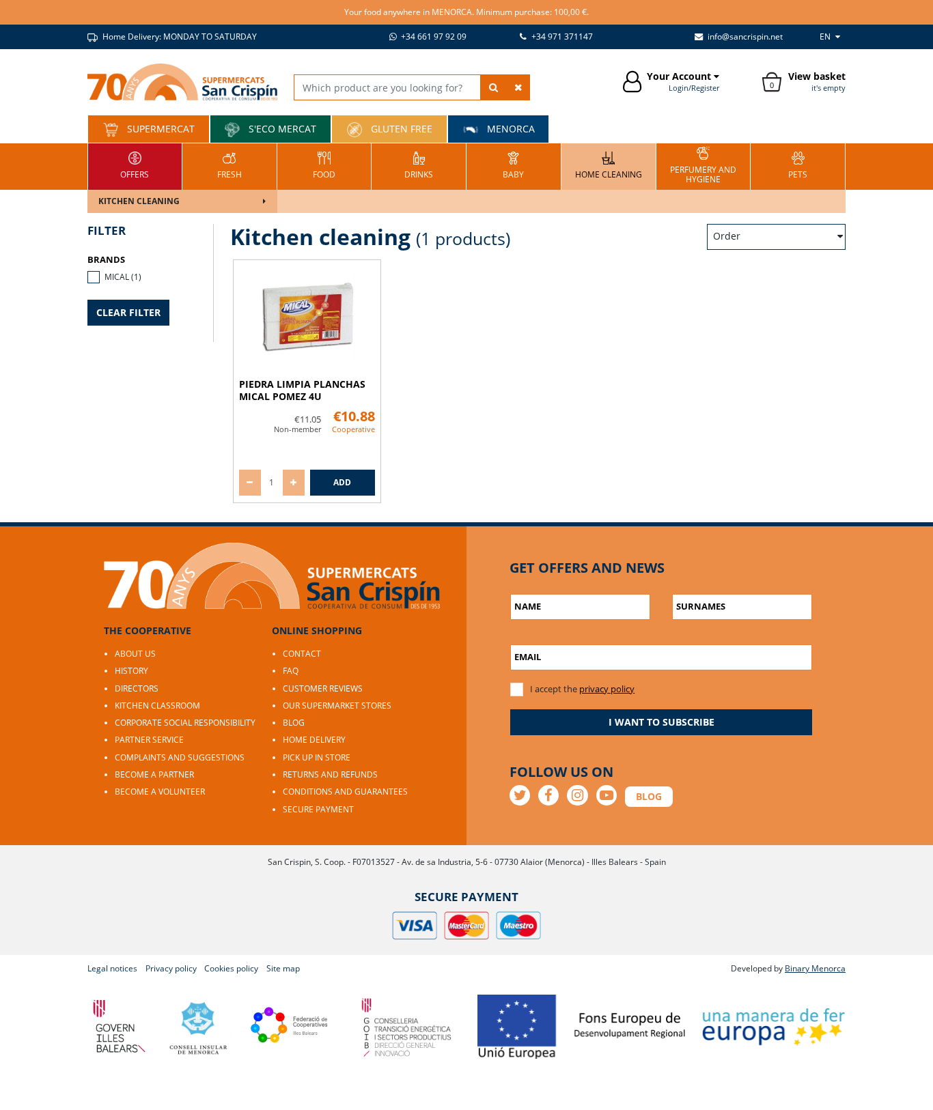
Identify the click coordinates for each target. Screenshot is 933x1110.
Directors (136, 688)
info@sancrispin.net (744, 36)
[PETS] (798, 165)
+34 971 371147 (561, 36)
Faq (290, 671)
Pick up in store (316, 757)
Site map (283, 968)
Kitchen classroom (157, 705)
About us (135, 654)
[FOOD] (324, 165)
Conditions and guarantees (345, 791)
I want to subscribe (661, 721)
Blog (294, 722)
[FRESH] (229, 165)
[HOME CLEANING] (608, 165)
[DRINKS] (418, 165)
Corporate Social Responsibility (185, 722)
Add (342, 482)
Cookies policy (231, 968)
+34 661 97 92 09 (432, 36)
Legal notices (112, 968)
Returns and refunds (330, 774)
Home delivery (314, 740)
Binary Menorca (815, 968)
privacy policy (607, 689)
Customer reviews (323, 688)
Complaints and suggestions (180, 757)
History (131, 671)
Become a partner (154, 774)
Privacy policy (171, 968)
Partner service (149, 740)
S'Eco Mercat (281, 128)
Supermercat (159, 128)
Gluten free (400, 128)
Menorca (509, 128)
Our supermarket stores (337, 705)
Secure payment (318, 809)
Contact (302, 654)
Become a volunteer (160, 791)
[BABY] (513, 165)
